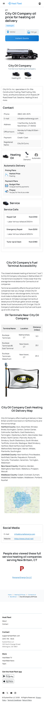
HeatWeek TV (7, 657)
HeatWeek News (8, 661)
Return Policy (27, 700)
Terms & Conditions (14, 700)
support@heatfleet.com (11, 636)
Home (10, 595)
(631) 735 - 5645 (8, 639)
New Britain (13, 597)
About (4, 621)
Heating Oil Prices (19, 595)
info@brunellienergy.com (24, 534)
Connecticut (32, 595)
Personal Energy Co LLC (22, 577)
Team (4, 664)
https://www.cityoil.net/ (24, 538)
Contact (5, 624)
